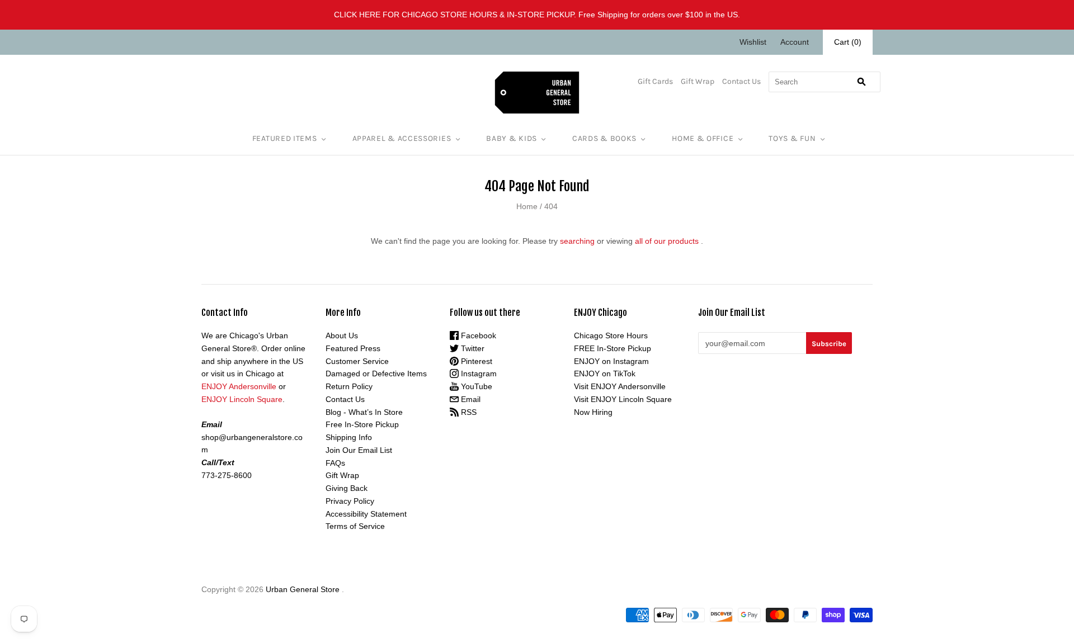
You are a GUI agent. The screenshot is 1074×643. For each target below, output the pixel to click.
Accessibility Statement (366, 513)
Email (470, 399)
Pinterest (475, 361)
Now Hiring (593, 412)
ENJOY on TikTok (604, 373)
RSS (468, 412)
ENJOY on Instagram (611, 361)
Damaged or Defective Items (376, 373)
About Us (342, 335)
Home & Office (702, 138)
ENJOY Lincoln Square (241, 399)
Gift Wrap (697, 81)
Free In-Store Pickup (362, 424)
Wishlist (752, 41)
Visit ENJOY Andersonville (620, 386)
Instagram (478, 373)
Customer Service (357, 361)
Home (527, 206)
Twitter (471, 348)
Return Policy (349, 386)
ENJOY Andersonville (238, 386)
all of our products (667, 241)
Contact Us (741, 81)
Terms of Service (355, 526)
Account (794, 41)
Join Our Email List (359, 450)
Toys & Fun (792, 138)
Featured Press (353, 348)
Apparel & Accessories (401, 138)
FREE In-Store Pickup (612, 348)
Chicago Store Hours (611, 335)
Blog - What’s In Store (364, 412)
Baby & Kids (511, 138)
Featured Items (284, 138)
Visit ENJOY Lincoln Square (623, 399)
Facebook (477, 335)
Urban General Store (303, 589)
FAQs (335, 462)
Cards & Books (604, 138)
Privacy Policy (350, 501)
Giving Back (347, 488)
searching (577, 241)
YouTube (475, 386)
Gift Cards (655, 81)
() (847, 41)
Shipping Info (349, 437)
